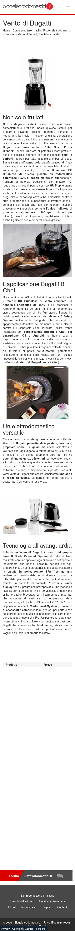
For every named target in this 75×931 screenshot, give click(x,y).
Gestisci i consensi (35, 928)
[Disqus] (37, 715)
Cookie (16, 928)
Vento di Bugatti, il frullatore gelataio (40, 34)
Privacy (5, 928)
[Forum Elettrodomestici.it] (36, 875)
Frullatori (10, 34)
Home (6, 30)
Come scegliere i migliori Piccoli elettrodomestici (42, 30)
